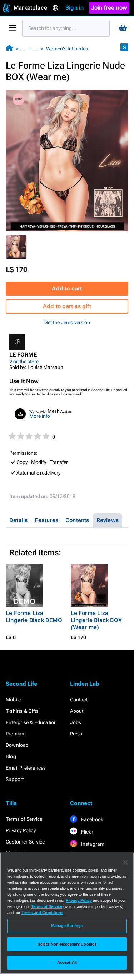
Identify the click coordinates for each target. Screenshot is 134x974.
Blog (11, 756)
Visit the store (24, 361)
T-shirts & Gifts (22, 711)
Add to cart (67, 288)
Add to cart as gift (67, 306)
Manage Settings (67, 926)
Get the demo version (67, 322)
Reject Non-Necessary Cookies (67, 944)
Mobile (13, 699)
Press (76, 734)
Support (15, 779)
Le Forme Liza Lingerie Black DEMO (34, 617)
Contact (79, 699)
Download (17, 745)
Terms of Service (24, 819)
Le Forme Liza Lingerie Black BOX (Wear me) (96, 620)
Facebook (92, 819)
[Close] (125, 862)
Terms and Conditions (42, 912)
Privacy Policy (21, 830)
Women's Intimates (67, 49)
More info (39, 416)
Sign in (74, 7)
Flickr (86, 832)
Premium (16, 734)
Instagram (92, 844)
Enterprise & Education (31, 722)
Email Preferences (26, 768)
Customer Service (25, 842)
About (77, 711)
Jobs (75, 722)
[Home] (9, 48)
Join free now (109, 7)
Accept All (67, 962)
